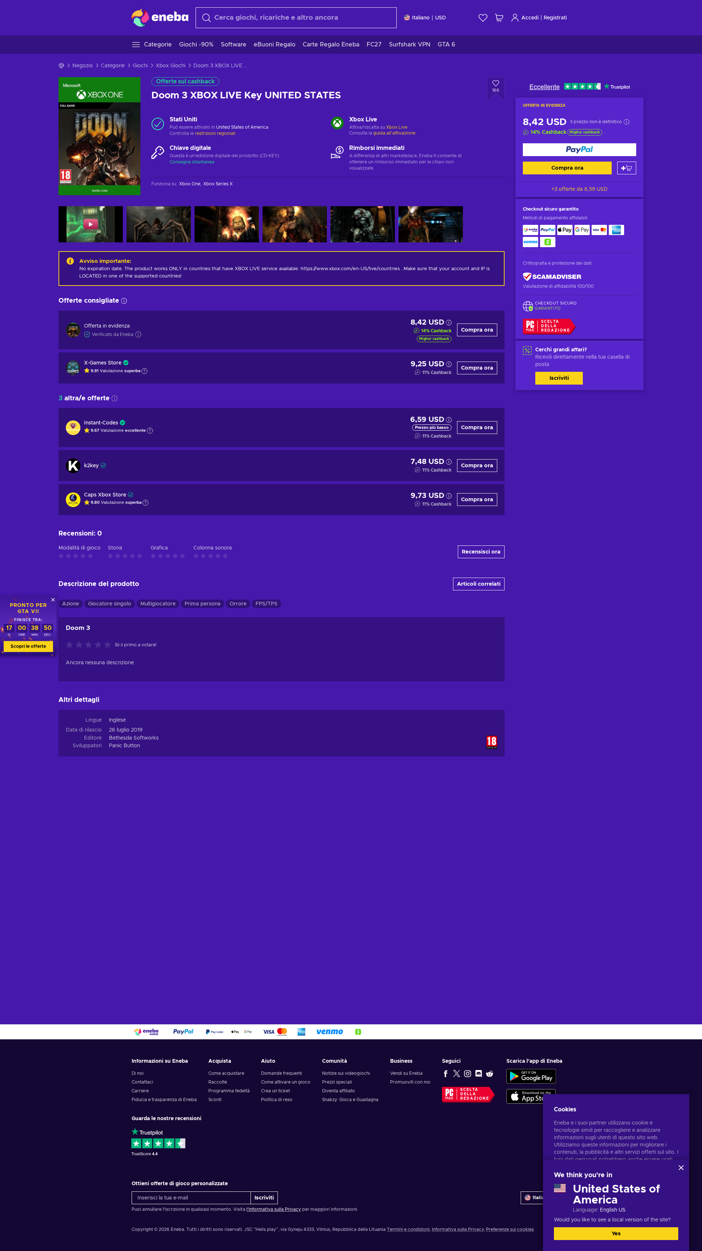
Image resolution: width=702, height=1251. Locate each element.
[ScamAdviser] (552, 276)
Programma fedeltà (229, 1091)
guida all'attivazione (394, 133)
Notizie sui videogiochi (346, 1073)
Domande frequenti (281, 1073)
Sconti (215, 1099)
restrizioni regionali (215, 133)
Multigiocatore (158, 603)
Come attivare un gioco (285, 1082)
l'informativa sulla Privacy (273, 1209)
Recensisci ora (481, 552)
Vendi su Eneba (406, 1073)
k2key (91, 465)
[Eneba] (160, 17)
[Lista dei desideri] (483, 17)
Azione (70, 603)
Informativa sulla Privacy (458, 1229)
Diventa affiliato (338, 1091)
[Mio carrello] (499, 17)
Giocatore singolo (109, 603)
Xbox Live (396, 127)
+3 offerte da (579, 189)
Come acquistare (226, 1073)
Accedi (530, 17)
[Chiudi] (681, 1168)
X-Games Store (102, 363)
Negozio (82, 65)
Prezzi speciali (337, 1082)
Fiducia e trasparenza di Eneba (164, 1099)
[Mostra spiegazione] (144, 371)
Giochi (140, 65)
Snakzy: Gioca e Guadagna (350, 1099)
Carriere (140, 1091)
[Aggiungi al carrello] (626, 168)
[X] (456, 1073)
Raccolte (217, 1082)
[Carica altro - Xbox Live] (337, 124)
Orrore (238, 603)
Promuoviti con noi (410, 1082)
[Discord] (478, 1073)
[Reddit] (489, 1073)
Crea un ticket (275, 1091)
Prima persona (202, 603)
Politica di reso (276, 1099)
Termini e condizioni (408, 1229)
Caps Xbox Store (105, 495)
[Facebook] (445, 1073)
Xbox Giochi (170, 65)
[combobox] (296, 18)
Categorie (113, 65)
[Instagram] (467, 1073)
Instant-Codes (101, 423)
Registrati (555, 17)
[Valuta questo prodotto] (90, 645)
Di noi (138, 1073)
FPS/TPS (267, 603)
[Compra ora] (579, 149)
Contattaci (142, 1082)
